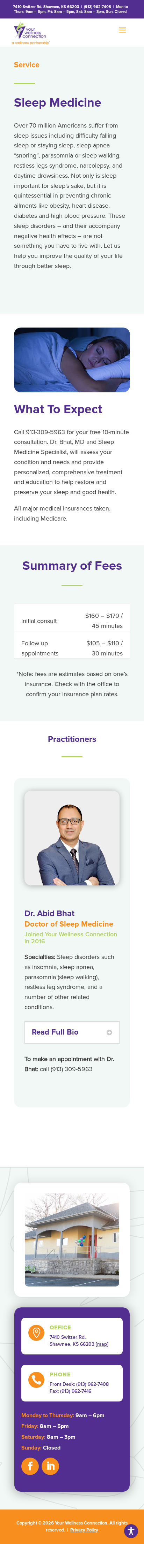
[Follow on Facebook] (30, 1466)
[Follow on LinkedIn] (50, 1466)
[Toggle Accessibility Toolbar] (131, 1531)
